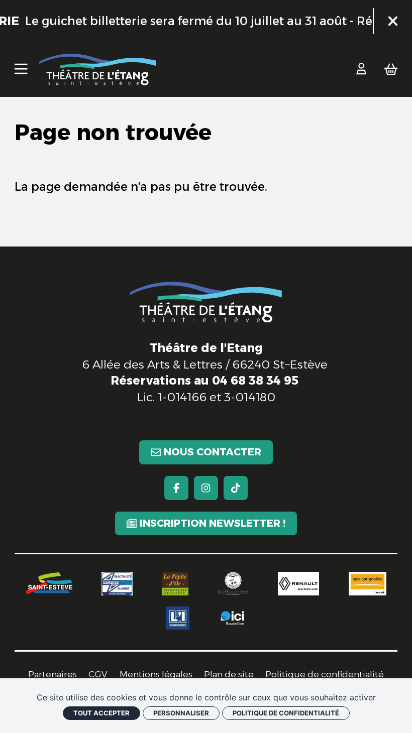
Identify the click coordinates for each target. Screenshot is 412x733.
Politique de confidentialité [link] (286, 713)
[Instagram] (206, 488)
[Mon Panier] (390, 69)
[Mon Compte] (361, 69)
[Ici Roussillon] (232, 618)
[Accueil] (97, 69)
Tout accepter (101, 713)
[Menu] (21, 69)
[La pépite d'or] (175, 583)
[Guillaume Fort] (233, 583)
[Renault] (298, 583)
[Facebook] (176, 488)
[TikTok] (235, 488)
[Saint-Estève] (49, 583)
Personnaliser (181, 713)
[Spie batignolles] (368, 583)
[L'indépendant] (177, 618)
